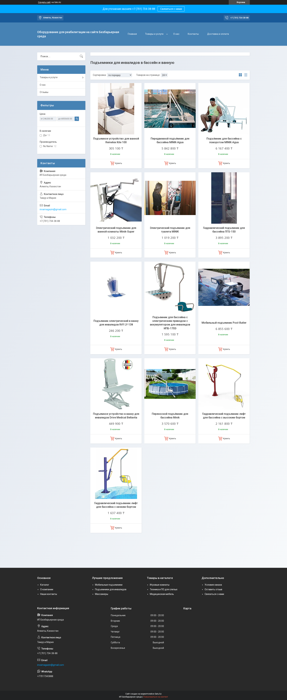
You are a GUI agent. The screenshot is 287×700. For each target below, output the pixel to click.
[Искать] (81, 56)
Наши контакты (48, 594)
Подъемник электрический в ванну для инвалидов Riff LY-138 (116, 322)
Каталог (44, 584)
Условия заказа (213, 584)
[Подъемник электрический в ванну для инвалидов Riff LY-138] (116, 287)
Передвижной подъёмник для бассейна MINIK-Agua (170, 140)
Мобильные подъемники (108, 584)
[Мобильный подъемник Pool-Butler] (224, 287)
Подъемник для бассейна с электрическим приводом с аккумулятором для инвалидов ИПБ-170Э (170, 323)
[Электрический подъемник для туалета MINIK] (170, 198)
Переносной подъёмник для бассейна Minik (170, 415)
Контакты (193, 34)
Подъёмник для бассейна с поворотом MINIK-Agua (224, 140)
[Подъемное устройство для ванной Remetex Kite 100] (116, 108)
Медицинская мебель (162, 594)
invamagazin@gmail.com (53, 209)
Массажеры (101, 594)
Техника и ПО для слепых (163, 589)
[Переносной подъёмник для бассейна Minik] (170, 384)
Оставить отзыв (213, 589)
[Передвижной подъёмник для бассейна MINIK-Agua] (170, 108)
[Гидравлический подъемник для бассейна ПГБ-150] (224, 198)
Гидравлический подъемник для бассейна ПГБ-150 (224, 229)
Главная (132, 34)
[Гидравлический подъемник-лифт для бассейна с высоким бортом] (224, 384)
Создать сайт (44, 2)
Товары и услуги (154, 34)
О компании (46, 589)
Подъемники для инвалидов (110, 589)
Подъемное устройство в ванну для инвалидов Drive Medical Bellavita (116, 415)
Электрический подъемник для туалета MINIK (170, 229)
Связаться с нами (171, 8)
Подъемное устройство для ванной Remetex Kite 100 (116, 140)
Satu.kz (158, 694)
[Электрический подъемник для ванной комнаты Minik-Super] (116, 198)
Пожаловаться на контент (155, 697)
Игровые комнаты (159, 584)
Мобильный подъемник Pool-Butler (224, 322)
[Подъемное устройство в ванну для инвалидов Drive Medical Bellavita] (116, 384)
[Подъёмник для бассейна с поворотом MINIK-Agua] (224, 108)
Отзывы (44, 92)
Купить (118, 163)
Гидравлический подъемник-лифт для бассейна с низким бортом (116, 505)
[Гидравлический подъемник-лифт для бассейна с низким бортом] (116, 473)
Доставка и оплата (218, 34)
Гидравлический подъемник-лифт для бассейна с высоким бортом (224, 415)
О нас (176, 34)
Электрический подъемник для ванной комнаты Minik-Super (116, 229)
